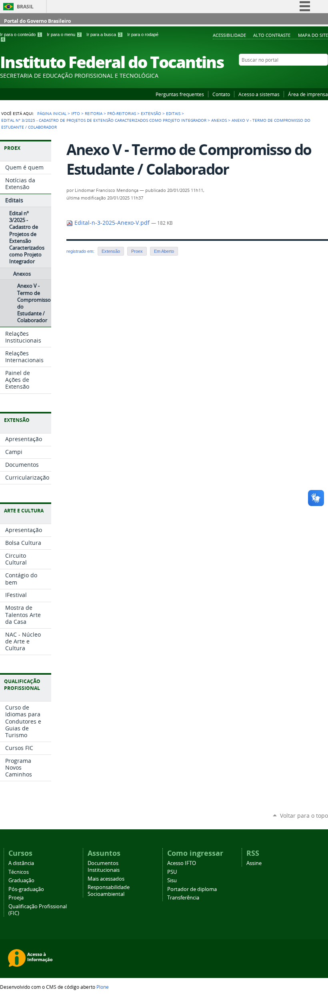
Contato (221, 94)
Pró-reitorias (121, 113)
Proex (137, 251)
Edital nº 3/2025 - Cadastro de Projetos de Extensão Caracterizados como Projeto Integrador (103, 120)
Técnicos (18, 872)
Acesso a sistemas (259, 94)
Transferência (183, 897)
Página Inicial (51, 113)
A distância (21, 863)
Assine (254, 863)
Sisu (172, 880)
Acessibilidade (229, 35)
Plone (102, 987)
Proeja (16, 897)
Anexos (219, 120)
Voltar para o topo (304, 815)
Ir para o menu (63, 34)
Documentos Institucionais (104, 866)
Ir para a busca (103, 34)
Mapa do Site (313, 35)
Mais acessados (106, 878)
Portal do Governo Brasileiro (37, 21)
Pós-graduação (26, 889)
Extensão (151, 113)
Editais (173, 113)
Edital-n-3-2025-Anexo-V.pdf (112, 222)
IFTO (75, 113)
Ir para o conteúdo (20, 34)
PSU (172, 872)
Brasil (25, 6)
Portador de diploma (192, 889)
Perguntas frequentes (180, 94)
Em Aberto (164, 251)
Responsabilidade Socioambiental (109, 890)
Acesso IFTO (181, 863)
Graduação (21, 880)
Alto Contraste (271, 35)
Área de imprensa (308, 94)
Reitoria (93, 113)
